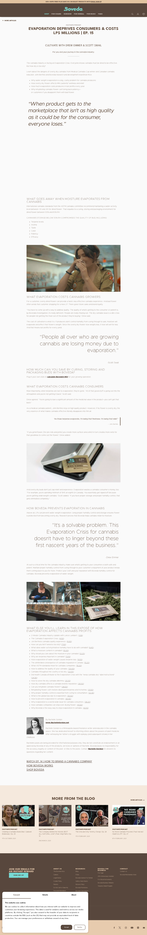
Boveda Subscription (82, 891)
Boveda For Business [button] (103, 869)
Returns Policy (80, 884)
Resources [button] (80, 869)
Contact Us (123, 871)
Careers (55, 874)
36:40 (68, 699)
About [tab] (73, 895)
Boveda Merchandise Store (128, 874)
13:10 (68, 657)
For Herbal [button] (79, 14)
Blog (77, 871)
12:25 (82, 654)
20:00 (71, 669)
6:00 (69, 641)
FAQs (100, 14)
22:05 (70, 672)
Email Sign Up (96, 1)
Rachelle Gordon (95, 749)
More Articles (10, 20)
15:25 (87, 663)
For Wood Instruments (105, 879)
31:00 (90, 690)
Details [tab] (45, 895)
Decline (79, 927)
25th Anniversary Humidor (106, 876)
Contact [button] (124, 869)
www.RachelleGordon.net (57, 723)
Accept (66, 927)
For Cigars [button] (56, 14)
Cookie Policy (57, 881)
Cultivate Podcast (73, 25)
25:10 (67, 681)
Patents (55, 884)
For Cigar (100, 873)
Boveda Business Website (106, 882)
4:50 (62, 638)
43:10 (85, 708)
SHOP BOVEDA (35, 770)
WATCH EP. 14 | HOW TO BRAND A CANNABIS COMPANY (59, 761)
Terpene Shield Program (105, 886)
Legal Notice (57, 878)
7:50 (63, 644)
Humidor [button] (67, 14)
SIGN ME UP (19, 875)
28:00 (64, 687)
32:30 (91, 693)
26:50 (80, 684)
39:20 (87, 702)
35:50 (70, 696)
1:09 (80, 635)
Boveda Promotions (82, 887)
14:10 (80, 660)
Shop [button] (46, 14)
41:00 (79, 705)
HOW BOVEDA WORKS (40, 765)
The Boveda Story (59, 871)
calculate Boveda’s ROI (57, 377)
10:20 (65, 650)
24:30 (34, 678)
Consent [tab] (16, 895)
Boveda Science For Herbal (84, 878)
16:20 (79, 666)
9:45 (91, 648)
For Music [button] (91, 14)
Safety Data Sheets (82, 881)
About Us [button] (57, 869)
